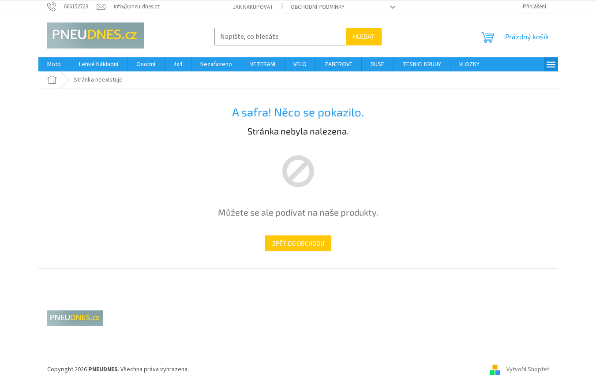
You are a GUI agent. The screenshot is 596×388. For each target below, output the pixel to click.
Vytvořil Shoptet (527, 369)
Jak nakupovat (253, 7)
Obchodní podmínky (318, 7)
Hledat (364, 36)
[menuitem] (54, 64)
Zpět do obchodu (298, 243)
